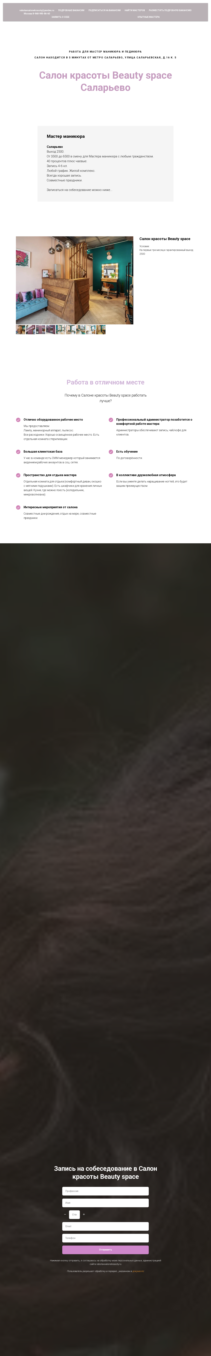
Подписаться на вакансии (105, 10)
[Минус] (65, 1214)
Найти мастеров (135, 10)
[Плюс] (84, 1214)
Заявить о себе (60, 17)
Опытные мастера (148, 17)
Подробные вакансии (71, 10)
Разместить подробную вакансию (170, 10)
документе (138, 1271)
